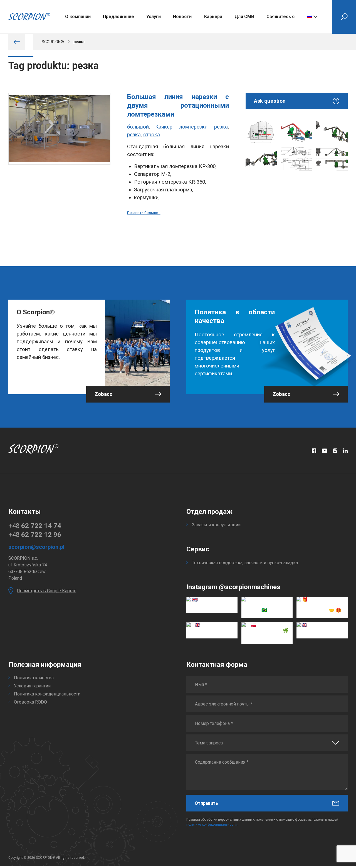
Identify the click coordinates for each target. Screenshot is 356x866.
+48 (34, 526)
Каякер (163, 127)
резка (221, 127)
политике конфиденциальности (211, 824)
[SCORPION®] (29, 16)
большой (138, 127)
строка (151, 135)
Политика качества (34, 677)
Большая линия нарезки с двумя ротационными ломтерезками (178, 105)
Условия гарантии (32, 686)
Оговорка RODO (30, 702)
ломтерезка (193, 127)
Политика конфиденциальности (47, 694)
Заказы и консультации (216, 524)
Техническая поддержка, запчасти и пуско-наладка (245, 562)
